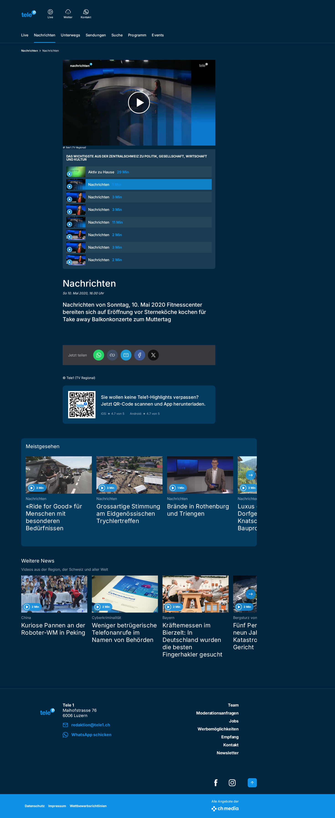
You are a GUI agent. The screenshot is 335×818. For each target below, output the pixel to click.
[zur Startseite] (28, 13)
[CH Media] (225, 807)
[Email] (126, 355)
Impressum (57, 806)
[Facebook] (139, 355)
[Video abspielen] (139, 103)
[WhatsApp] (98, 355)
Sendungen (96, 35)
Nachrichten (45, 35)
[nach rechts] (251, 475)
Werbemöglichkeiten (218, 729)
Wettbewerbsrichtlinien (88, 806)
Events (158, 35)
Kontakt (231, 744)
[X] (153, 355)
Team (233, 705)
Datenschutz (35, 806)
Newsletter (228, 752)
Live (24, 35)
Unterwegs (70, 35)
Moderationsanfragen (217, 713)
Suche (117, 35)
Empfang (230, 737)
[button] (112, 355)
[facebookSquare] (215, 782)
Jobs (234, 721)
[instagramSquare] (232, 782)
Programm (137, 35)
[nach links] (27, 475)
